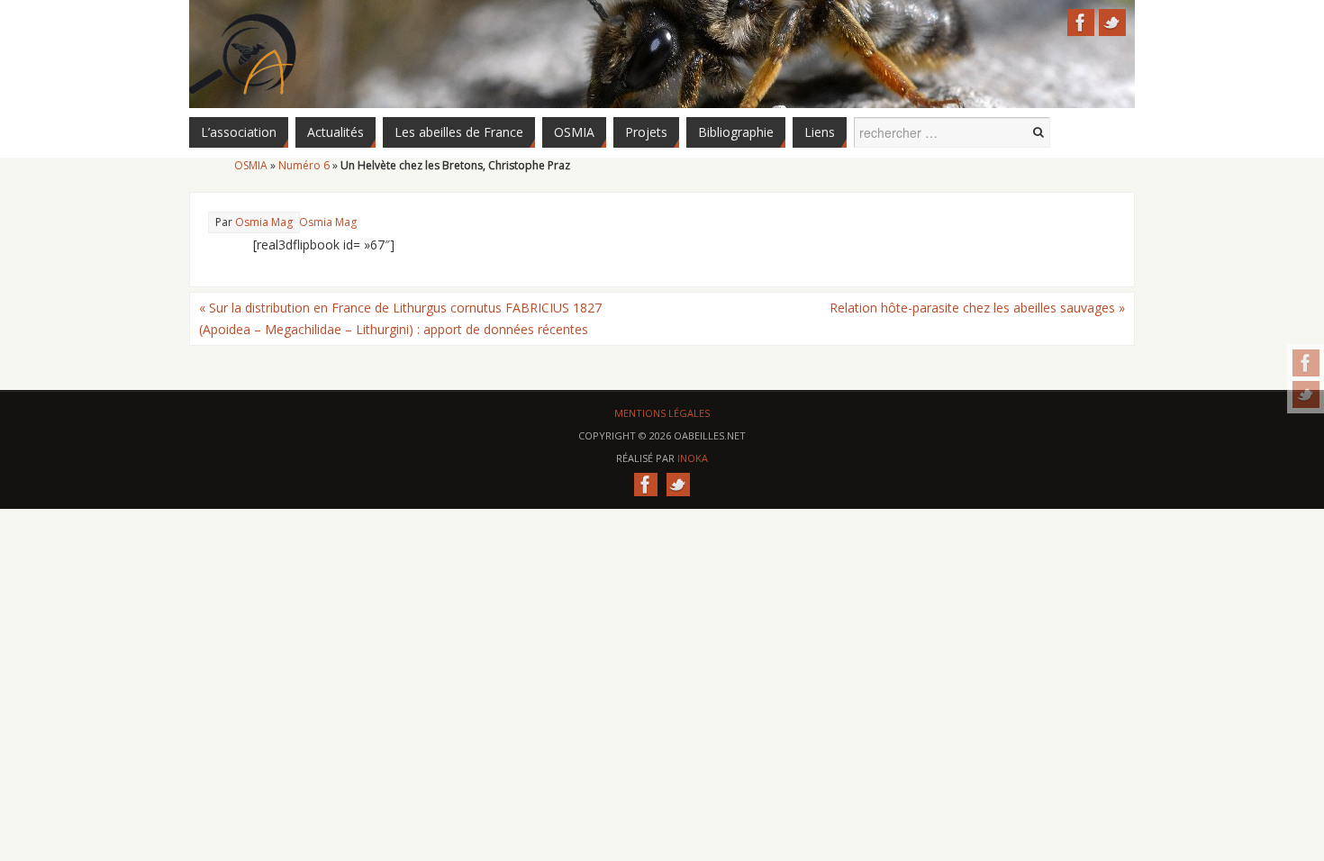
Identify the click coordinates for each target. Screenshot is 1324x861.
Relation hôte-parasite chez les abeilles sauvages (977, 307)
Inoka (692, 458)
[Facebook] (1305, 362)
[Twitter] (1305, 394)
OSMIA (251, 165)
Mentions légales (662, 413)
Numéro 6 (304, 165)
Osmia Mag (328, 222)
